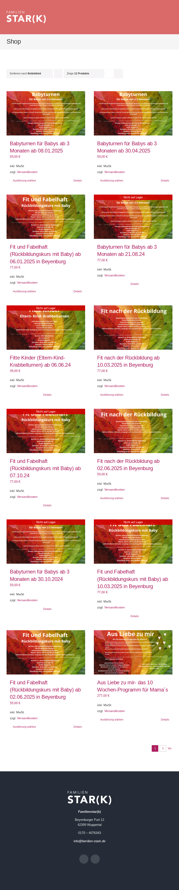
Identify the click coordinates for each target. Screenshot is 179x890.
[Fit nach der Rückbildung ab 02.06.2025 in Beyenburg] (133, 431)
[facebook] (83, 859)
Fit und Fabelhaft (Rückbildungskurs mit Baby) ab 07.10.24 (45, 468)
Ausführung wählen (24, 180)
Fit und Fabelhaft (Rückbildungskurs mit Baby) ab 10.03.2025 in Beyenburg (132, 579)
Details (78, 180)
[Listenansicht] (118, 73)
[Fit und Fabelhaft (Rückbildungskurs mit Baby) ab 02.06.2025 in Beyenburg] (46, 652)
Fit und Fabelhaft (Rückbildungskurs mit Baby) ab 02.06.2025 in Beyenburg (45, 689)
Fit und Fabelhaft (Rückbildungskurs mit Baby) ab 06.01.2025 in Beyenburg (45, 254)
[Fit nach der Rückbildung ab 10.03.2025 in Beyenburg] (133, 327)
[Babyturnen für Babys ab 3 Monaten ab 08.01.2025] (46, 113)
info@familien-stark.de (89, 841)
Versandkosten (27, 172)
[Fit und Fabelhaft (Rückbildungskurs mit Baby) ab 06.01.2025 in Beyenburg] (46, 217)
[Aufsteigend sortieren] (58, 73)
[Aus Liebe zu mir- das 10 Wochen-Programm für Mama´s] (133, 652)
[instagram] (95, 859)
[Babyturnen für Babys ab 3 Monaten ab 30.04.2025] (133, 113)
